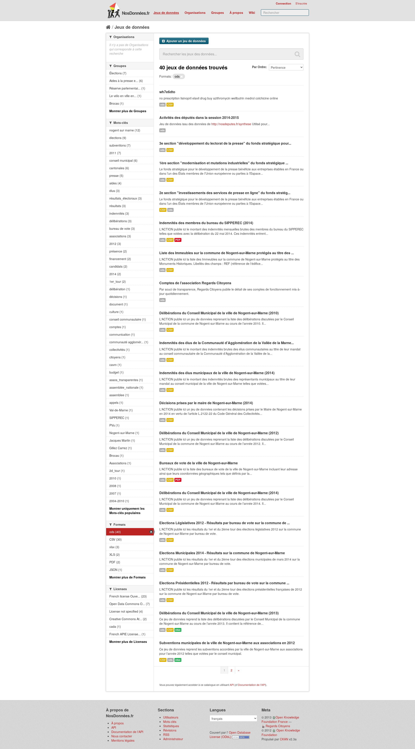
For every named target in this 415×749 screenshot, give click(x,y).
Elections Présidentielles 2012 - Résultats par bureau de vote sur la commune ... (224, 582)
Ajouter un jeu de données (186, 41)
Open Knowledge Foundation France (280, 719)
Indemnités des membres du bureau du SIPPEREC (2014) (206, 222)
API (232, 685)
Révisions (169, 730)
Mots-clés (169, 721)
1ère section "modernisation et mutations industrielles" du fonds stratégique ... (223, 162)
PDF (177, 240)
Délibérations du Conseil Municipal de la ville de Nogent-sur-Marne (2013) (219, 612)
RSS (166, 734)
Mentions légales (122, 740)
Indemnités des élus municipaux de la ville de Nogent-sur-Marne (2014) (217, 372)
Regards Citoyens (278, 726)
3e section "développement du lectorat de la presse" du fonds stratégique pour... (225, 143)
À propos (236, 12)
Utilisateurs (170, 717)
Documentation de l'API (251, 685)
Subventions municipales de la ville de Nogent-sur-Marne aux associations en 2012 (227, 642)
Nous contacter (121, 736)
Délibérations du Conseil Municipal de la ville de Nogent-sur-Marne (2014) (219, 492)
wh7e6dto (167, 91)
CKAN (284, 739)
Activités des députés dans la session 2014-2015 (199, 117)
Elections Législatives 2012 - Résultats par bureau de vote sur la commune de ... (224, 522)
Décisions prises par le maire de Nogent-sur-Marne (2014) (206, 402)
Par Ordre (259, 67)
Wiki (252, 12)
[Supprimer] (181, 76)
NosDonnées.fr (136, 13)
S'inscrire (301, 3)
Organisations (195, 12)
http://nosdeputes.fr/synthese (231, 124)
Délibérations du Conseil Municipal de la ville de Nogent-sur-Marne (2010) (219, 312)
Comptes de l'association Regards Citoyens (195, 282)
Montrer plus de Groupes (127, 111)
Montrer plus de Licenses (128, 641)
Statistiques (171, 726)
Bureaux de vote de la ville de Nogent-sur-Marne (198, 462)
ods (162, 104)
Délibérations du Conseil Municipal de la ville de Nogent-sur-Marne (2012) (219, 432)
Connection (283, 3)
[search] (297, 54)
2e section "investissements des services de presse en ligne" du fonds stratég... (224, 192)
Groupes (217, 12)
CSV (170, 104)
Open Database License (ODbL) (230, 734)
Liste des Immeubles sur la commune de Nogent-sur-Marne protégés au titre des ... (226, 252)
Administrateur (173, 739)
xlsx (177, 630)
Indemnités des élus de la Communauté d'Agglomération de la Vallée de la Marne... (226, 342)
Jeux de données (166, 12)
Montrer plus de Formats (127, 577)
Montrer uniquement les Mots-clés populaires (127, 510)
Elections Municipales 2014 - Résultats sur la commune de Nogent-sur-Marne (222, 552)
